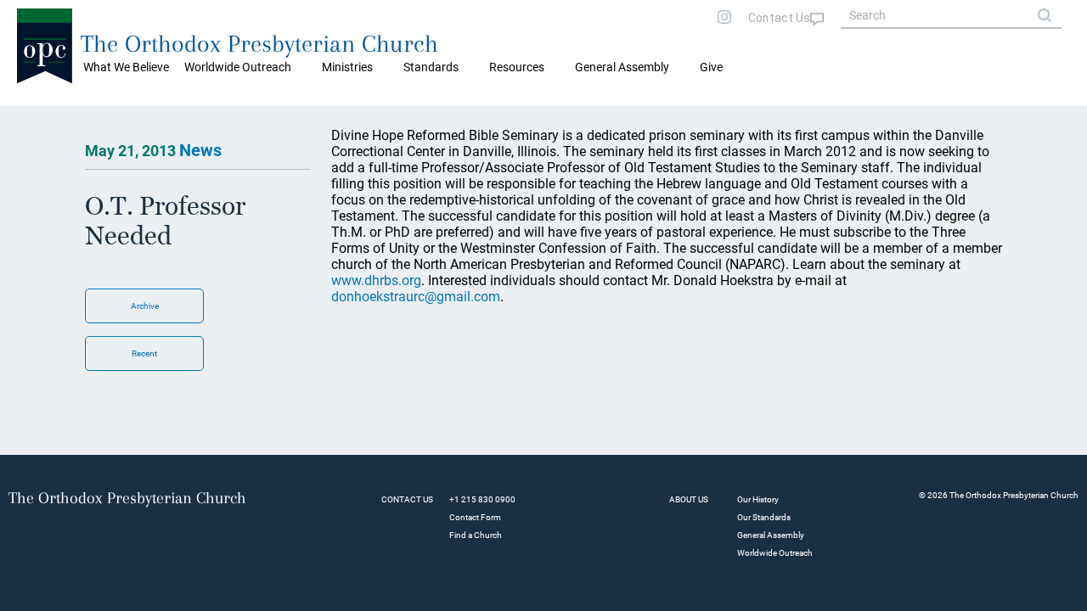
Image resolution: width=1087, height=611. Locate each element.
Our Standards (764, 517)
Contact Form (475, 517)
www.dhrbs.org (376, 280)
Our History (758, 499)
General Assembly (622, 67)
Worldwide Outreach (775, 553)
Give (711, 67)
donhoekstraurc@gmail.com (415, 297)
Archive (145, 306)
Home (34, 119)
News (200, 150)
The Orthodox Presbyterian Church (259, 44)
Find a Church (475, 535)
